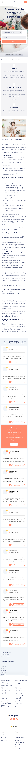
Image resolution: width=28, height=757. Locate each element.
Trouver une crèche (5, 656)
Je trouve (14, 41)
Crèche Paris (4, 687)
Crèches (8, 59)
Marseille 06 (3, 672)
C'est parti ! (14, 444)
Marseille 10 (3, 664)
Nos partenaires (5, 740)
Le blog (3, 734)
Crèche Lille (4, 693)
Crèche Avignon (19, 697)
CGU (16, 751)
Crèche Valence (19, 706)
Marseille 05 (3, 666)
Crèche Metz (18, 698)
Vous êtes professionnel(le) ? (14, 54)
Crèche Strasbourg (19, 690)
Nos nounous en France (21, 680)
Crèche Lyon (4, 692)
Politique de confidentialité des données (20, 742)
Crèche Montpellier (5, 690)
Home (2, 59)
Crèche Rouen (4, 700)
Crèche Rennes (18, 703)
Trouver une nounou (5, 654)
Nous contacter (19, 734)
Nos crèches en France (20, 683)
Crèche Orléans (19, 695)
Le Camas (3, 668)
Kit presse (3, 737)
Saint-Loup (3, 674)
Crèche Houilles (19, 702)
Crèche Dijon (4, 698)
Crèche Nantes (18, 688)
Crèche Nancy (4, 702)
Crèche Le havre (19, 700)
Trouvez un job (18, 2)
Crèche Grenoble (5, 688)
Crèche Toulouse (5, 697)
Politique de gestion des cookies (20, 747)
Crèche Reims (18, 693)
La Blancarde (4, 670)
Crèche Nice (4, 695)
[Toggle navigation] (2, 2)
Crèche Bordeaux (19, 692)
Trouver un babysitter (6, 652)
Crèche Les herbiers (6, 706)
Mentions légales (19, 737)
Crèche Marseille (19, 687)
